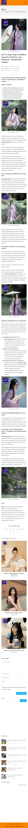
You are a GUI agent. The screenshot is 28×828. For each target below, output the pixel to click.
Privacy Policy (19, 823)
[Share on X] (4, 529)
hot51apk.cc (5, 66)
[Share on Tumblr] (10, 532)
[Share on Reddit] (23, 529)
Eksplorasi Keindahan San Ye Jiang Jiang (12, 91)
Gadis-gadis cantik (7, 68)
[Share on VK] (20, 529)
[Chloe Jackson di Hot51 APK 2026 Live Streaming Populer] (3, 776)
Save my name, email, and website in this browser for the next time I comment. (13, 688)
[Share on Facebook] (7, 529)
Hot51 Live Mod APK (6, 142)
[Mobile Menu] (26, 2)
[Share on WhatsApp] (17, 532)
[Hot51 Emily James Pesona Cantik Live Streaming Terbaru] (3, 769)
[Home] (1, 11)
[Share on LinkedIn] (13, 529)
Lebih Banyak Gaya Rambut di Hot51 (14, 612)
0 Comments (17, 68)
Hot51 (2, 506)
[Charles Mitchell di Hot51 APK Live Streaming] (3, 748)
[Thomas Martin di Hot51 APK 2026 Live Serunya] (3, 755)
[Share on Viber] (17, 529)
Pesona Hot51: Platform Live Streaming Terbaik (13, 89)
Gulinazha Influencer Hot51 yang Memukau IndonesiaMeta (14, 574)
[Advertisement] (14, 719)
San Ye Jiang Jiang (5, 178)
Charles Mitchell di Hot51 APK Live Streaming (16, 747)
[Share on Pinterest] (10, 529)
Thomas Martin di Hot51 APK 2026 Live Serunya (17, 754)
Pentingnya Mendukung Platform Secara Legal (13, 93)
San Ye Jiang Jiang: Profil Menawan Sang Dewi (13, 87)
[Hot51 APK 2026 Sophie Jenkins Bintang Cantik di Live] (3, 762)
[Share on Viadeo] (14, 532)
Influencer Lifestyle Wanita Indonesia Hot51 (14, 650)
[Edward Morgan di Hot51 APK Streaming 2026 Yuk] (3, 741)
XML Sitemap (12, 823)
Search (2, 698)
